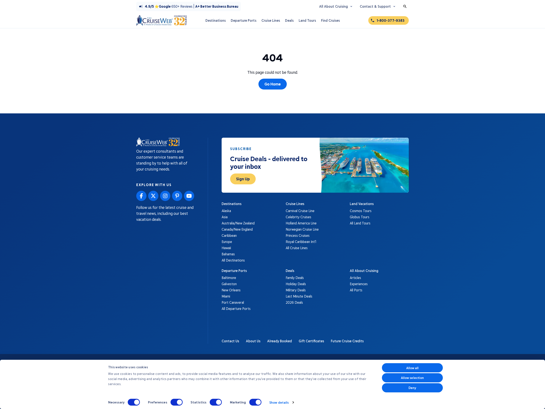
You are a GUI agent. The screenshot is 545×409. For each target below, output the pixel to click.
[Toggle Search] (405, 6)
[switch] (177, 402)
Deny (412, 387)
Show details (279, 402)
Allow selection (412, 377)
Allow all (412, 368)
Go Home (272, 84)
